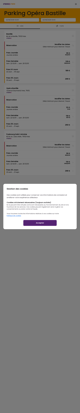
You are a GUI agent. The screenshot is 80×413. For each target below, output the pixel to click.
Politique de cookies (14, 216)
